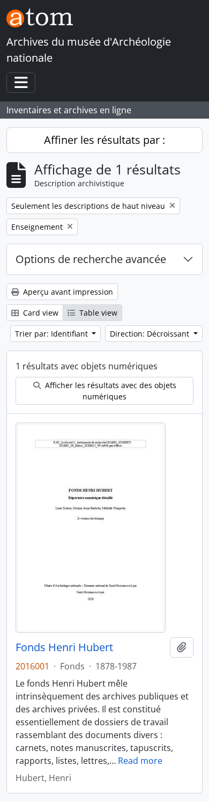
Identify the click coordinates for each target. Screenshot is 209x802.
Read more (140, 761)
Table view (97, 313)
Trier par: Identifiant (52, 334)
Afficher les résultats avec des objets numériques (109, 391)
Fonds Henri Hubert (64, 647)
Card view (39, 313)
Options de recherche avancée (91, 259)
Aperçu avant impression (67, 292)
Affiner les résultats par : (104, 140)
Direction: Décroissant (150, 334)
